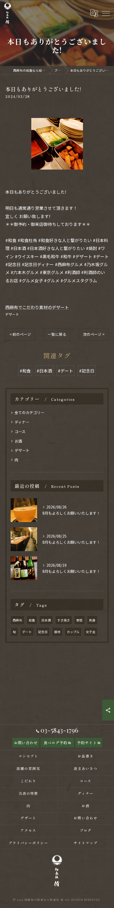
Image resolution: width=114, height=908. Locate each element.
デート (27, 632)
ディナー (22, 422)
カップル (73, 632)
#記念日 (86, 370)
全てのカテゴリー (29, 412)
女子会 (90, 632)
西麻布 (17, 620)
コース (20, 431)
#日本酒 (44, 370)
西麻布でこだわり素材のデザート (37, 307)
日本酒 (46, 620)
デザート (12, 314)
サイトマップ (86, 842)
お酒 (18, 441)
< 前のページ (20, 334)
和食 (32, 620)
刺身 (92, 620)
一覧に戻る (57, 334)
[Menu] (106, 13)
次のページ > (93, 334)
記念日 (43, 632)
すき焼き (63, 620)
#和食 (25, 370)
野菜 (79, 620)
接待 (57, 632)
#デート (65, 370)
